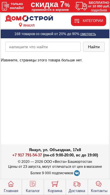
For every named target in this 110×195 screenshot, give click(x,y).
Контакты (99, 191)
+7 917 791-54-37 (27, 155)
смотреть (88, 34)
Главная (11, 191)
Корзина (55, 191)
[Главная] (29, 19)
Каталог (33, 191)
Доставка (77, 191)
